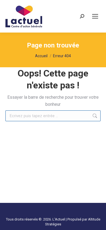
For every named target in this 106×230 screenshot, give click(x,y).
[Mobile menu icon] (95, 16)
